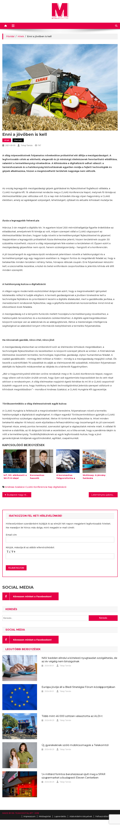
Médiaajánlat (45, 816)
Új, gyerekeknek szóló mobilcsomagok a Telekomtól (75, 745)
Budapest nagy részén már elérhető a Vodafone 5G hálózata (19, 494)
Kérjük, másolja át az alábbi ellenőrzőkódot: (30, 547)
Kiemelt (18, 140)
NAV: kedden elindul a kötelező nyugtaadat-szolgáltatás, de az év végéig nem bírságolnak (79, 659)
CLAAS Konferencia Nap (38, 487)
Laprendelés (60, 816)
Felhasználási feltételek (106, 816)
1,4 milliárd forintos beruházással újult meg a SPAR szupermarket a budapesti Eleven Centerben (73, 776)
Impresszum (29, 816)
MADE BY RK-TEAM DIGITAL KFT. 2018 (20, 813)
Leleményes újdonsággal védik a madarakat (104, 494)
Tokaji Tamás (26, 145)
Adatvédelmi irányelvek (81, 816)
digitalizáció (59, 487)
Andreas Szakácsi (15, 487)
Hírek (6, 140)
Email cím (11, 534)
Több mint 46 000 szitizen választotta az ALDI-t (72, 716)
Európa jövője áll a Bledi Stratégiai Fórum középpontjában (78, 687)
